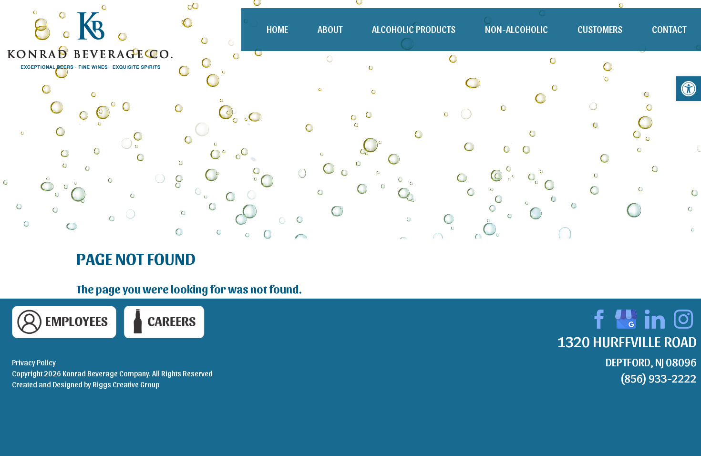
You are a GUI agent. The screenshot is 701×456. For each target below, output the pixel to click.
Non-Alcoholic (516, 29)
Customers (599, 29)
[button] (688, 88)
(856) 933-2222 (658, 377)
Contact (669, 29)
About (330, 29)
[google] (626, 317)
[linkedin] (654, 317)
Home (277, 29)
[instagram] (683, 317)
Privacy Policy (34, 362)
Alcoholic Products (413, 29)
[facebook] (597, 317)
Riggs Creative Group (126, 384)
